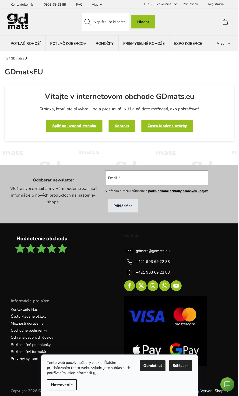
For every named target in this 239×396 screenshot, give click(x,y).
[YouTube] (176, 285)
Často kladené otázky (167, 126)
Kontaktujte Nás (24, 309)
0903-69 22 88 (55, 4)
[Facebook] (129, 285)
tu (94, 372)
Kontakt (122, 126)
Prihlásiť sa (123, 205)
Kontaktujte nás (22, 4)
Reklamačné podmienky (31, 344)
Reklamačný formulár (28, 351)
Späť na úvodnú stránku (74, 126)
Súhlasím (181, 365)
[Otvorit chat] (227, 384)
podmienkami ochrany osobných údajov (178, 191)
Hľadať (143, 21)
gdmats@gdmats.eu (153, 251)
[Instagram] (153, 285)
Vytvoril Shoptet (214, 390)
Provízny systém (24, 358)
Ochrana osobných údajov (32, 337)
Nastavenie (62, 385)
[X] (141, 285)
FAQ (79, 4)
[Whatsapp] (164, 285)
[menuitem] (25, 43)
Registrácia (216, 4)
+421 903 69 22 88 (153, 261)
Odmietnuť (152, 365)
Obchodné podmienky (29, 330)
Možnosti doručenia (27, 323)
